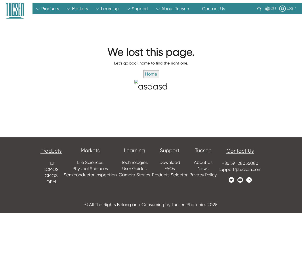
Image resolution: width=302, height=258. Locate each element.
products (51, 151)
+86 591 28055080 (240, 163)
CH (273, 9)
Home (151, 74)
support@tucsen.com (240, 169)
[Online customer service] (295, 171)
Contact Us (240, 151)
